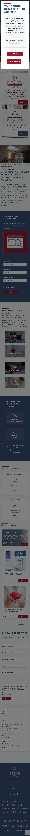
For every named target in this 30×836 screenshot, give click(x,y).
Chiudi (15, 54)
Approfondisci (14, 61)
